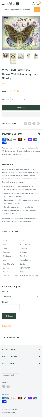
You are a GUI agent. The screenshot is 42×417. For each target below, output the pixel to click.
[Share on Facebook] (25, 123)
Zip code (5, 302)
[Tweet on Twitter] (34, 123)
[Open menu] (3, 4)
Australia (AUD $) (8, 375)
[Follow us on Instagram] (8, 386)
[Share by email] (38, 123)
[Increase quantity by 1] (24, 99)
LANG (4, 83)
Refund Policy (7, 326)
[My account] (33, 3)
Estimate (9, 316)
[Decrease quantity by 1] (13, 99)
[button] (21, 114)
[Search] (37, 9)
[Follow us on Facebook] (3, 386)
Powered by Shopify (8, 412)
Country (5, 291)
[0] (38, 3)
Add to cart (21, 108)
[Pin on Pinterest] (29, 123)
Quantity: (5, 99)
